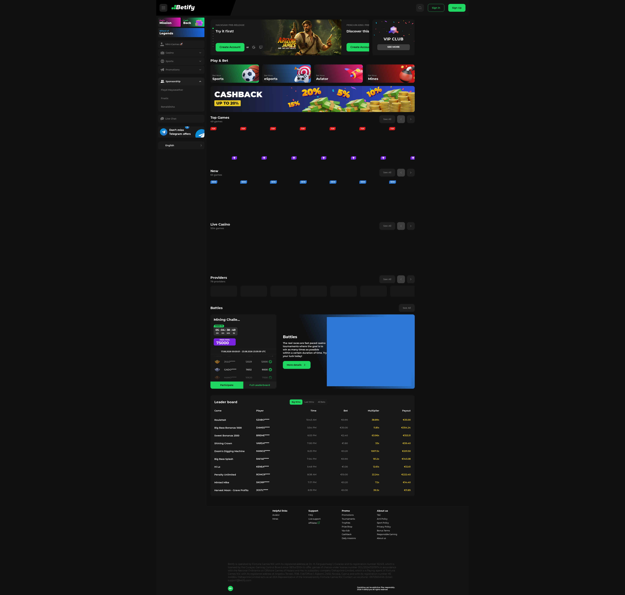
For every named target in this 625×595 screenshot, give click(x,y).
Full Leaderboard (260, 385)
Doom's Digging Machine (229, 451)
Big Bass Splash (223, 459)
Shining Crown (223, 443)
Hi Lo (217, 466)
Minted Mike (221, 482)
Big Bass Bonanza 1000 (228, 427)
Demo (224, 152)
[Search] (420, 8)
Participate (226, 385)
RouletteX (220, 419)
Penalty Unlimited (225, 474)
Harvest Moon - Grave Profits (231, 490)
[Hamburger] (163, 8)
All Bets (321, 402)
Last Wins (309, 402)
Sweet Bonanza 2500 (226, 435)
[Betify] (183, 8)
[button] (213, 28)
